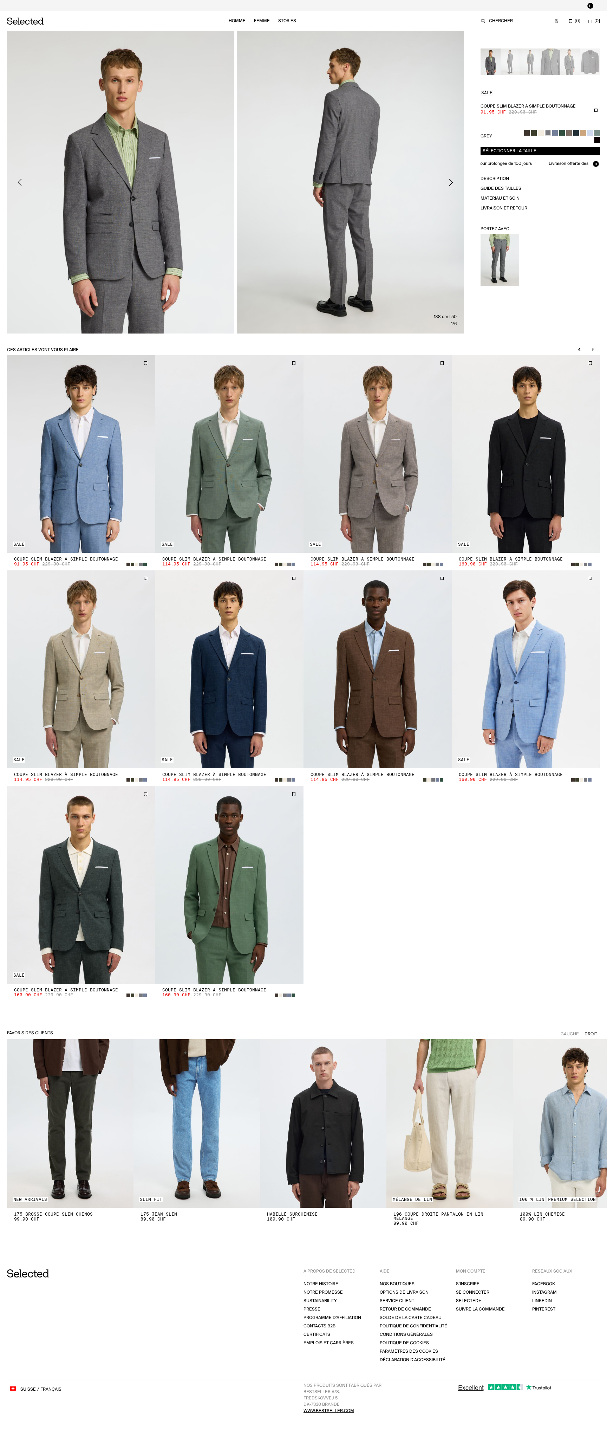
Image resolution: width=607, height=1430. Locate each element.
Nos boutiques (397, 1284)
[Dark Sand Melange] (569, 133)
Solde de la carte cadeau (411, 1317)
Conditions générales (406, 1334)
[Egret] (541, 133)
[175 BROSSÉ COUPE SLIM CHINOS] (70, 1123)
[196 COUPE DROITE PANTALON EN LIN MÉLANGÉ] (449, 1123)
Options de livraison (404, 1292)
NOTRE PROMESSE (323, 1292)
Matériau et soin (500, 198)
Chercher (501, 21)
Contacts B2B (319, 1326)
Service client (397, 1301)
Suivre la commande (480, 1309)
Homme (237, 21)
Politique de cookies (404, 1343)
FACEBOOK (543, 1284)
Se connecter (472, 1292)
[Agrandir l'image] (120, 182)
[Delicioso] (527, 133)
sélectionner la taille (509, 151)
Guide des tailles (501, 188)
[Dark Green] (562, 133)
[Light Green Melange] (597, 133)
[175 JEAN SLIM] (196, 1123)
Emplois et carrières (329, 1343)
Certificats (317, 1334)
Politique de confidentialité (413, 1326)
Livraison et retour (504, 208)
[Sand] (583, 133)
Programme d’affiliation (332, 1317)
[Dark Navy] (576, 133)
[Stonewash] (555, 133)
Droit (591, 1034)
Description (495, 178)
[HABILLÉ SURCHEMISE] (323, 1123)
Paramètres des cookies (409, 1351)
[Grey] (548, 133)
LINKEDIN (542, 1301)
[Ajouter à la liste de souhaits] (596, 110)
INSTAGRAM (544, 1292)
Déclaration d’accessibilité (412, 1360)
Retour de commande (405, 1309)
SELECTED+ (468, 1301)
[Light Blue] (590, 133)
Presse (312, 1309)
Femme (262, 21)
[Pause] (590, 5)
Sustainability (320, 1301)
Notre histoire (321, 1284)
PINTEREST (543, 1309)
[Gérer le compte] (556, 21)
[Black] (597, 140)
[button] (81, 454)
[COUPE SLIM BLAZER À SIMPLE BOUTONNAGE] (81, 454)
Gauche (570, 1034)
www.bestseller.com (329, 1411)
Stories (287, 21)
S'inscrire (467, 1284)
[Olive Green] (534, 133)
